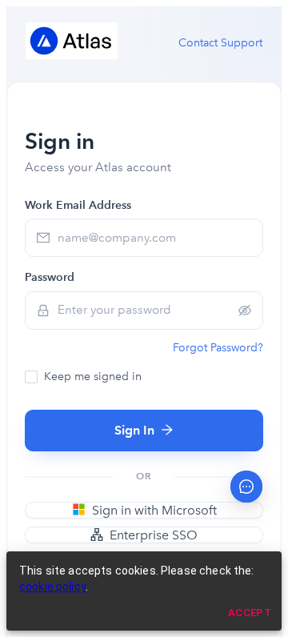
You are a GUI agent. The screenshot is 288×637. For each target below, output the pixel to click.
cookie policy (52, 586)
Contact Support (220, 43)
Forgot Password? (218, 348)
